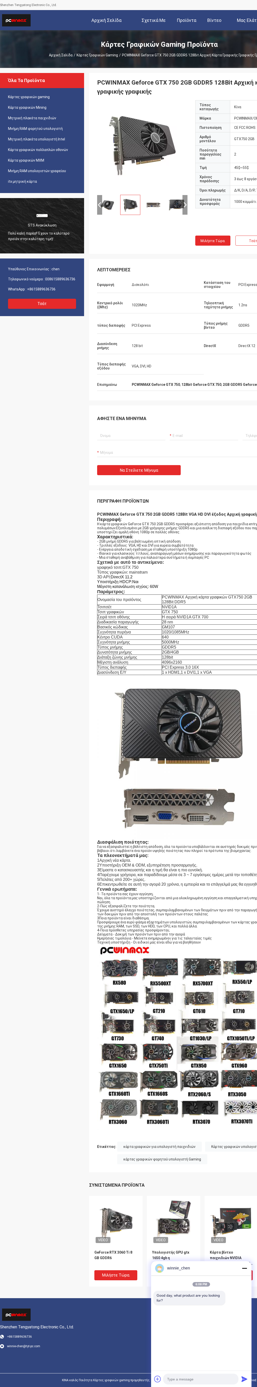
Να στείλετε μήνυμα (139, 470)
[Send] (244, 1378)
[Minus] (244, 1268)
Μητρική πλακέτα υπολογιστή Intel (36, 139)
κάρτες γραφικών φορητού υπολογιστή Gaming (162, 1159)
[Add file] (157, 1378)
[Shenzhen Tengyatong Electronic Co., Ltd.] (16, 20)
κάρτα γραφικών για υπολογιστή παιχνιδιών (159, 1147)
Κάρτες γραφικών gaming (97, 55)
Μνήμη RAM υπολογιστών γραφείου (37, 171)
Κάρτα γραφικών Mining (27, 107)
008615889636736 (60, 279)
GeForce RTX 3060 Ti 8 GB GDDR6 (113, 1255)
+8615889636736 (41, 289)
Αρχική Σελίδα (61, 55)
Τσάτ (42, 303)
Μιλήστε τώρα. (213, 241)
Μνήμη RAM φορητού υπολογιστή (35, 129)
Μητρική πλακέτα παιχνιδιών (32, 118)
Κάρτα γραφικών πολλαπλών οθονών (38, 150)
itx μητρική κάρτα (22, 181)
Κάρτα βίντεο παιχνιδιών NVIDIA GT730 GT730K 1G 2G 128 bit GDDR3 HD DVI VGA (231, 1258)
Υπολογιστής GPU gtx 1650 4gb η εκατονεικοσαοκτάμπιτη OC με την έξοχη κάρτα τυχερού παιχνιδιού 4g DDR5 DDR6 (173, 1258)
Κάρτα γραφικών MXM (26, 160)
